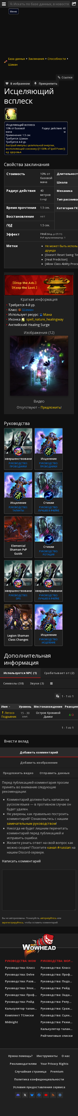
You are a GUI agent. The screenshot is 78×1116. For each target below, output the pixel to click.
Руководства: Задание (57, 995)
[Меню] (4, 4)
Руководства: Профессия (22, 995)
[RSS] (53, 1095)
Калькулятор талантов (22, 1008)
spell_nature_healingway (44, 319)
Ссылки (67, 77)
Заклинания (36, 59)
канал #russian (59, 847)
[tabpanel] (39, 712)
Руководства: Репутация (57, 1002)
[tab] (20, 673)
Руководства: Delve (19, 974)
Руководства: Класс (20, 968)
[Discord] (18, 1095)
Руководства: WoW (20, 961)
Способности (57, 59)
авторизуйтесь (48, 918)
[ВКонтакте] (60, 1095)
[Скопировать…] (58, 696)
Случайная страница (30, 1071)
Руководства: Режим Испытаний (57, 1022)
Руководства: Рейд (19, 1002)
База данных (16, 59)
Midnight (11, 1022)
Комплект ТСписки (19, 1015)
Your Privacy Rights (54, 1064)
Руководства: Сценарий (57, 1015)
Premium (56, 1071)
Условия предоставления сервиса (39, 1087)
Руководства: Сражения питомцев (57, 1008)
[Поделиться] (74, 4)
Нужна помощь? (20, 1056)
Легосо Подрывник (8, 714)
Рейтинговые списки (57, 1036)
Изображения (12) (39, 332)
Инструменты (47, 1056)
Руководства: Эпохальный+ (22, 988)
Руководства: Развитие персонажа (22, 981)
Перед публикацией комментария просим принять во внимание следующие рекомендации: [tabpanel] (38, 852)
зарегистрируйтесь (12, 922)
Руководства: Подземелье (57, 981)
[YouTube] (46, 1095)
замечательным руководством (31, 823)
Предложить (51, 407)
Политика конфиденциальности (39, 1079)
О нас (66, 1056)
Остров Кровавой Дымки (48, 714)
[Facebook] (39, 1095)
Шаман (13, 64)
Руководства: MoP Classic (57, 961)
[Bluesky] (32, 1095)
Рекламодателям (23, 1064)
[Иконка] (11, 114)
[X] (25, 1095)
